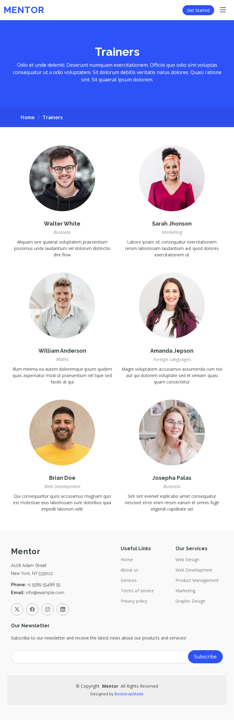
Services (129, 580)
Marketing (185, 591)
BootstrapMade (129, 694)
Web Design (187, 560)
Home (28, 117)
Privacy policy (134, 601)
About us (129, 570)
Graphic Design (190, 601)
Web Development (194, 570)
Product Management (197, 580)
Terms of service (137, 591)
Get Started (198, 10)
